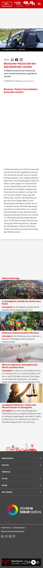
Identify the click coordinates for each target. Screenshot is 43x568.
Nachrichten (7, 458)
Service (5, 465)
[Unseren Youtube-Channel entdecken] (6, 536)
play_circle (33, 562)
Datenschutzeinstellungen (12, 531)
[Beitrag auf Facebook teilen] (16, 59)
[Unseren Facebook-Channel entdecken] (10, 536)
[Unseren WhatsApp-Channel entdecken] (2, 536)
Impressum (6, 528)
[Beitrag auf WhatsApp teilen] (12, 59)
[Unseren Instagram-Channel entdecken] (13, 536)
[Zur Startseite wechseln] (7, 4)
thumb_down (29, 562)
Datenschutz (19, 528)
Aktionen (6, 472)
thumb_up (37, 562)
